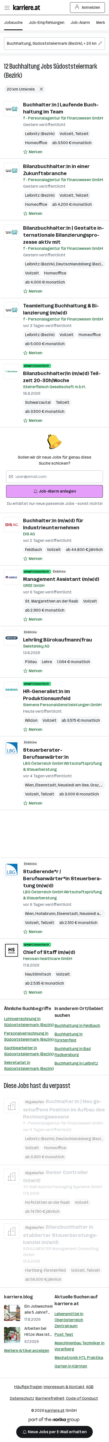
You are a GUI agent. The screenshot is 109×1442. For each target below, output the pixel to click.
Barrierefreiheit (50, 1398)
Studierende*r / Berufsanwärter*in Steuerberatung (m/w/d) (62, 878)
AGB (90, 1386)
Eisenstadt (46, 785)
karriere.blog (18, 1297)
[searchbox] (54, 43)
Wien (30, 785)
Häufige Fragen (28, 1386)
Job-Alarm (80, 22)
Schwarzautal (38, 402)
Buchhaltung (24, 66)
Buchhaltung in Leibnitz (76, 1063)
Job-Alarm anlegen (57, 491)
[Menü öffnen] (7, 7)
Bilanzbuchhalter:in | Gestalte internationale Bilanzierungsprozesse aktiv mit (63, 235)
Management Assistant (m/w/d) (61, 579)
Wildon (31, 720)
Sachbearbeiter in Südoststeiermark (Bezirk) (29, 1051)
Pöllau (31, 661)
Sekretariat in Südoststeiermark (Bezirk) (29, 1065)
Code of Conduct (82, 1398)
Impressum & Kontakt (64, 1386)
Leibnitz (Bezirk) (40, 133)
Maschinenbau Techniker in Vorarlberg (79, 1346)
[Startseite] (28, 7)
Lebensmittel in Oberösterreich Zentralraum (69, 1319)
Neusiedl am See (74, 785)
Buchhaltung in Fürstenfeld (69, 1037)
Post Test (64, 1334)
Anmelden (91, 7)
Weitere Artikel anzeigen (26, 1350)
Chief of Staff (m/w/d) (49, 952)
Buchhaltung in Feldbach (77, 1025)
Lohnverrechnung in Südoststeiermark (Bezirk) (29, 1021)
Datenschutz (22, 1398)
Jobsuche (13, 22)
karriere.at (67, 1303)
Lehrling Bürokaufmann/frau (57, 640)
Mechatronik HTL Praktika (79, 1357)
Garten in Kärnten (71, 1366)
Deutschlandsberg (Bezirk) (81, 264)
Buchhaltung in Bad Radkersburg (73, 1051)
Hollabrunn (46, 913)
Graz (95, 785)
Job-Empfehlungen (46, 22)
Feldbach (33, 549)
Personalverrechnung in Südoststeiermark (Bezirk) (29, 1036)
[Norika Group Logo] (54, 1420)
